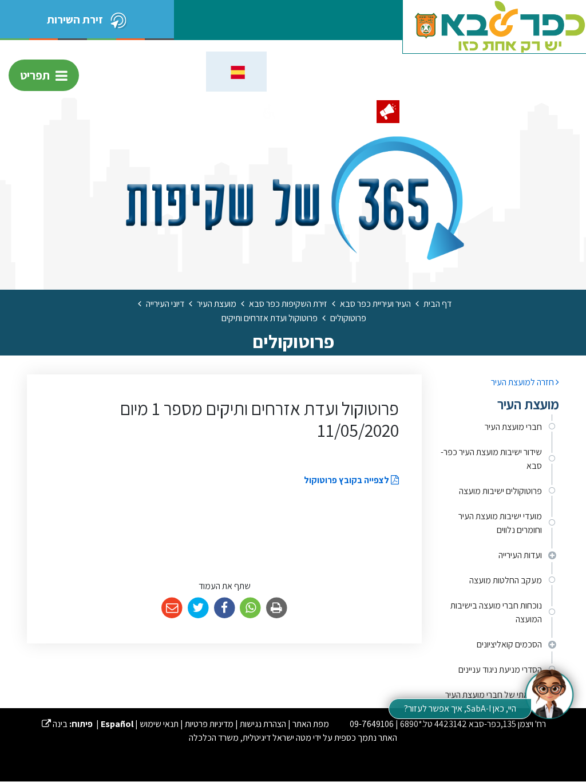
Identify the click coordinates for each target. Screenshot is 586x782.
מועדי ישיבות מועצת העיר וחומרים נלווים (500, 523)
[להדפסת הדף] (276, 608)
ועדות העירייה (520, 555)
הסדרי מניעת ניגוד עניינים (500, 669)
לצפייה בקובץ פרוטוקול (347, 480)
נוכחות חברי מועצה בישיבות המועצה (496, 612)
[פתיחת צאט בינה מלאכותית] (548, 693)
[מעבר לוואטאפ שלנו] (309, 111)
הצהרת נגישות (263, 724)
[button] (269, 111)
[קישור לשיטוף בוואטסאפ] (250, 608)
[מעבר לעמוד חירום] (388, 111)
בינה (55, 724)
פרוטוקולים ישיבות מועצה (500, 491)
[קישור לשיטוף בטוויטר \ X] (198, 608)
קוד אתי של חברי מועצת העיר (493, 695)
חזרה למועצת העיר (523, 382)
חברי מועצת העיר (513, 427)
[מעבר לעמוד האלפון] (348, 111)
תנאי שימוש (159, 724)
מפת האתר (310, 724)
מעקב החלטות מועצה (505, 580)
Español (117, 724)
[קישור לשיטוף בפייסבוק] (224, 608)
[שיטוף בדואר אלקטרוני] (172, 608)
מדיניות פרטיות (209, 724)
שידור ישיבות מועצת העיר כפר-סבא (491, 459)
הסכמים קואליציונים (509, 644)
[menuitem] (499, 427)
